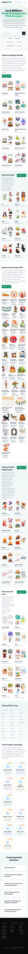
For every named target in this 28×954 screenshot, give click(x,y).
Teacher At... (4, 378)
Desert (3, 728)
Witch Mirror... (14, 441)
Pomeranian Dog (22, 349)
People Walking (21, 379)
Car (20, 725)
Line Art (4, 238)
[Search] (20, 2)
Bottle (11, 710)
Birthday (17, 627)
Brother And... (13, 362)
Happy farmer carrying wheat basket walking (14, 391)
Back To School (19, 661)
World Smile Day (6, 112)
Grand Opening (19, 564)
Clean (7, 2)
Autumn (4, 678)
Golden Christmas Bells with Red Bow (12, 375)
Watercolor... (13, 332)
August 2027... (5, 410)
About (20, 925)
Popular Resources (4, 929)
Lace (20, 731)
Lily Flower (17, 513)
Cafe (3, 725)
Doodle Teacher (14, 317)
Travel (16, 695)
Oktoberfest (5, 129)
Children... (13, 364)
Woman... (4, 395)
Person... (13, 393)
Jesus (20, 716)
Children (21, 713)
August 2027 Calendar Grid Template (7, 408)
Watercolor (18, 238)
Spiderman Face (12, 348)
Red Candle (21, 304)
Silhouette (17, 255)
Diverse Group (18, 412)
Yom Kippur (5, 93)
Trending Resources (4, 926)
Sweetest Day (4, 348)
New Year (4, 695)
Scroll (3, 722)
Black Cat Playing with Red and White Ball (5, 424)
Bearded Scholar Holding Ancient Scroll (15, 315)
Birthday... (4, 316)
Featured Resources (4, 933)
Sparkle (3, 737)
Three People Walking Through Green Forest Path (21, 375)
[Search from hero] (23, 33)
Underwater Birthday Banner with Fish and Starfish (5, 315)
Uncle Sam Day (18, 165)
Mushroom (19, 42)
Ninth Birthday (5, 362)
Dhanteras (21, 425)
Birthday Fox (5, 455)
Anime (3, 221)
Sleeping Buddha (4, 303)
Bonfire (4, 547)
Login (12, 925)
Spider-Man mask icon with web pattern (12, 346)
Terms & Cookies (21, 930)
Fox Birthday (5, 457)
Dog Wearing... (22, 347)
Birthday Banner (5, 318)
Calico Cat (13, 426)
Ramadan (12, 734)
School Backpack (10, 45)
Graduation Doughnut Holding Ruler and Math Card (22, 361)
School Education (19, 582)
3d (2, 204)
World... (4, 332)
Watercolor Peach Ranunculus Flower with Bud (14, 330)
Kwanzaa (4, 564)
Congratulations (6, 582)
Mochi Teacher (22, 362)
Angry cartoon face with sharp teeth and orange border (13, 301)
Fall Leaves (17, 547)
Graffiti (3, 716)
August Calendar (5, 412)
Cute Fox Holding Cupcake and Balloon (6, 453)
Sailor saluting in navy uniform (23, 314)
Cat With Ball (5, 425)
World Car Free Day (20, 112)
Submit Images (12, 930)
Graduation (5, 661)
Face (20, 728)
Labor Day (12, 731)
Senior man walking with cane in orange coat (23, 392)
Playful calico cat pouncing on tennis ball (14, 423)
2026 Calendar (5, 627)
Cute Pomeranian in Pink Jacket (22, 345)
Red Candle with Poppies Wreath (22, 300)
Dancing (4, 513)
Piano (3, 734)
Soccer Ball (21, 722)
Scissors (21, 734)
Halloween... (13, 302)
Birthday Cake (5, 710)
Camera (12, 725)
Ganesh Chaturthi (6, 165)
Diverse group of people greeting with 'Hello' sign (20, 408)
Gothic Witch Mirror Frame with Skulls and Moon (13, 439)
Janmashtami (5, 148)
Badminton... (5, 441)
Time (20, 737)
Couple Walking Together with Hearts (5, 346)
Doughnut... (21, 364)
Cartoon (17, 204)
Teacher (10, 38)
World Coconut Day (20, 148)
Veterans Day (22, 317)
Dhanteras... (21, 426)
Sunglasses (13, 737)
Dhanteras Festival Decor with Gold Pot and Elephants (22, 424)
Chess (11, 713)
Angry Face (13, 304)
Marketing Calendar (4, 937)
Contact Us (22, 933)
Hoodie (12, 716)
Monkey (21, 719)
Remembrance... (22, 302)
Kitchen (3, 731)
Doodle (4, 255)
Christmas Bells (12, 379)
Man (11, 719)
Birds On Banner (21, 442)
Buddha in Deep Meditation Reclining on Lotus (5, 301)
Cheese (3, 713)
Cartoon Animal (6, 530)
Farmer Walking (15, 395)
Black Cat (17, 38)
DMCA (20, 927)
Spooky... (13, 440)
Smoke (12, 722)
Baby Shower (18, 678)
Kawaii (16, 221)
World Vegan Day (23, 333)
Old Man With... (22, 394)
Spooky (17, 530)
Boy (20, 710)
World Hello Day (19, 410)
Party (16, 644)
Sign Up (12, 927)
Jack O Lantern (10, 42)
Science (19, 45)
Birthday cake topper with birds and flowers (22, 439)
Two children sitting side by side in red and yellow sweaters (14, 361)
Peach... (12, 333)
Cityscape (4, 333)
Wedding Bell (12, 377)
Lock (3, 719)
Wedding (4, 644)
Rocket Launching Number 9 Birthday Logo (5, 361)
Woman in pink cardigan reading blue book (6, 391)
